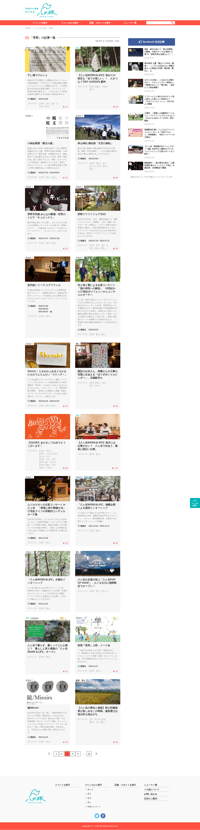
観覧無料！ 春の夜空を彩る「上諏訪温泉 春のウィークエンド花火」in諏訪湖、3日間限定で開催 (159, 165)
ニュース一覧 (130, 23)
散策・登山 (101, 163)
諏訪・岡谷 (101, 383)
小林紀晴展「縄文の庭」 (41, 143)
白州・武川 (45, 456)
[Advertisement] (118, 9)
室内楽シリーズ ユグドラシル (44, 285)
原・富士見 (51, 462)
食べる (55, 104)
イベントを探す (40, 23)
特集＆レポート (94, 807)
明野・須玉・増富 (47, 459)
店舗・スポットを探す (100, 23)
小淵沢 (55, 454)
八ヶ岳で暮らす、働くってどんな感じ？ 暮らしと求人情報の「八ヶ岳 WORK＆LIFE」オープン (48, 648)
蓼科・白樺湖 (102, 87)
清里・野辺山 (46, 451)
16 (89, 754)
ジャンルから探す (70, 23)
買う (49, 104)
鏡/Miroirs (33, 707)
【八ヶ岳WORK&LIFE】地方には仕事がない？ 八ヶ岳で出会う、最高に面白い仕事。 (98, 445)
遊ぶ (92, 169)
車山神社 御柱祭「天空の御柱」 (95, 143)
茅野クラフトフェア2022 (92, 214)
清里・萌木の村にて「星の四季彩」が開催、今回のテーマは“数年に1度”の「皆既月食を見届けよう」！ (159, 51)
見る (42, 106)
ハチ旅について (151, 789)
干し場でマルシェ (38, 75)
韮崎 (42, 462)
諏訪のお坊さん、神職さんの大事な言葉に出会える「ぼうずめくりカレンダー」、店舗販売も (98, 374)
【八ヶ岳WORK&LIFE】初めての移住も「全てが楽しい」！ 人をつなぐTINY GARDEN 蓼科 (98, 78)
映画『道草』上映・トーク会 (94, 645)
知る (48, 106)
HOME (28, 28)
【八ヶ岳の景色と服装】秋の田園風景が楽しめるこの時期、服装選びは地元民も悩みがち (98, 711)
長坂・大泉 (45, 454)
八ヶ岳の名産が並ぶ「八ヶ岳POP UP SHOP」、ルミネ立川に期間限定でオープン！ (97, 582)
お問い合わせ (150, 794)
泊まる (93, 166)
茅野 (42, 104)
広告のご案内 (150, 798)
